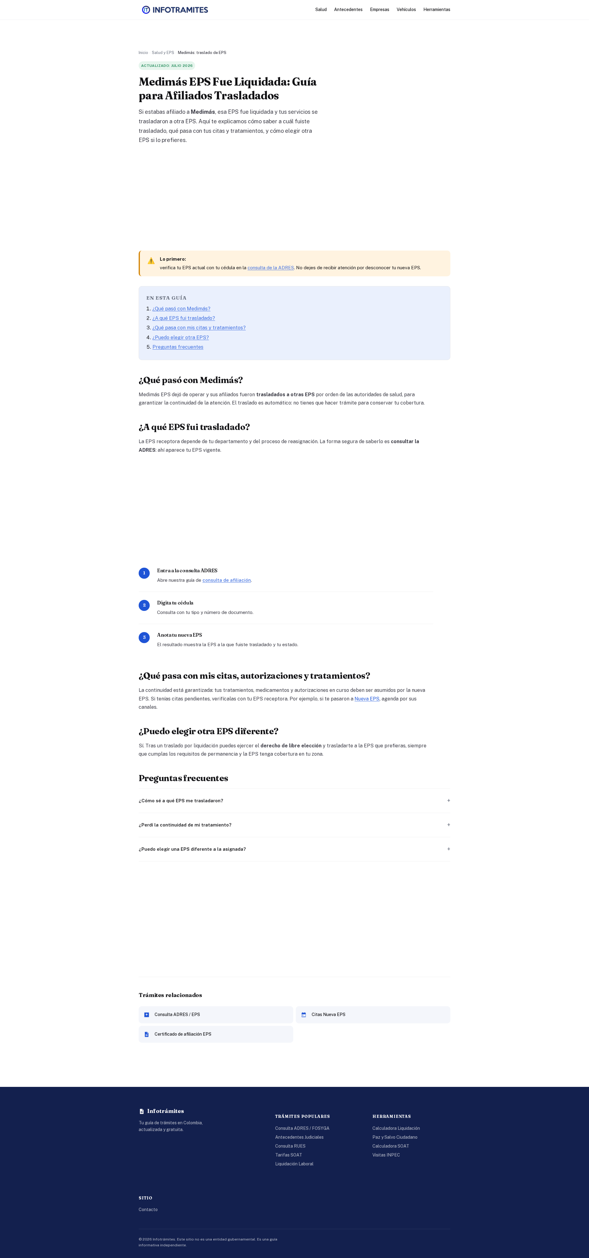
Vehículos (406, 9)
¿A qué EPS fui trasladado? (183, 318)
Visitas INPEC (386, 1155)
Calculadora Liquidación (396, 1128)
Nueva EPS (367, 699)
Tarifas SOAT (288, 1155)
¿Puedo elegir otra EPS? (180, 337)
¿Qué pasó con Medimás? (181, 309)
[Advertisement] (294, 198)
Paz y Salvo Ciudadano (395, 1137)
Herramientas (436, 9)
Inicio (143, 52)
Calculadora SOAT (390, 1146)
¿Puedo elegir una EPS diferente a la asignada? (192, 849)
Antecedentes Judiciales (299, 1137)
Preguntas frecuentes (177, 347)
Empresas (379, 9)
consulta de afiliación (226, 580)
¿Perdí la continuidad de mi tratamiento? (185, 824)
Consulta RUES (290, 1146)
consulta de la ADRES (271, 267)
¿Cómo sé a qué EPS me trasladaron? (181, 800)
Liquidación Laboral (294, 1163)
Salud (321, 9)
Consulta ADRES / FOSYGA (302, 1128)
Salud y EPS (163, 52)
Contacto (148, 1209)
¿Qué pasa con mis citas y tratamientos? (199, 328)
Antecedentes (348, 9)
